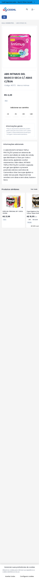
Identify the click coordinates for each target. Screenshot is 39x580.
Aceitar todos (10, 576)
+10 (23, 114)
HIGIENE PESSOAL (11, 23)
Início (3, 23)
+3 (8, 114)
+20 (31, 114)
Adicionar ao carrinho (19, 107)
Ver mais (34, 189)
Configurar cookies (27, 576)
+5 (16, 114)
